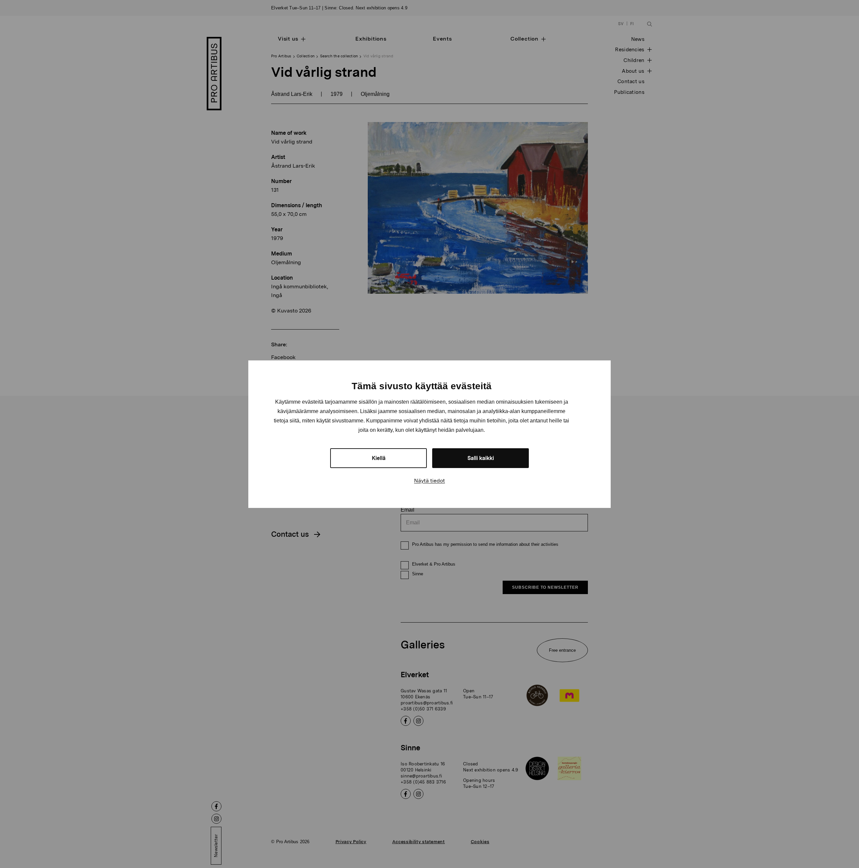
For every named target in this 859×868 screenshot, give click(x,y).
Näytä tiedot (429, 480)
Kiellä (379, 458)
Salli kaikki (480, 458)
